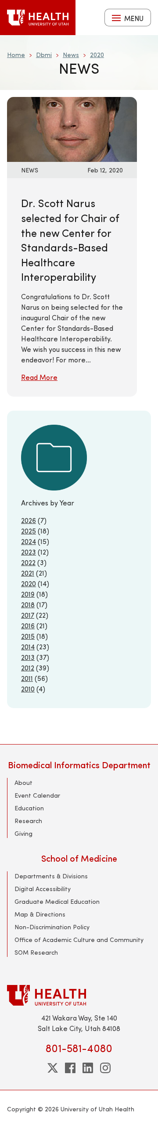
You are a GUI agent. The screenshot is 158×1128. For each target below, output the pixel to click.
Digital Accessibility (42, 888)
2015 (28, 636)
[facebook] (70, 1068)
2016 (28, 625)
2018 (28, 604)
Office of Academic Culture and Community (79, 939)
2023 (28, 551)
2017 (27, 615)
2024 (28, 541)
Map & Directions (39, 914)
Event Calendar (37, 795)
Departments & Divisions (51, 876)
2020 (97, 54)
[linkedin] (88, 1068)
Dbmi (44, 54)
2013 (28, 657)
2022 (28, 562)
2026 (28, 520)
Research (28, 820)
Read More (39, 377)
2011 (27, 678)
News (71, 54)
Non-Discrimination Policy (52, 927)
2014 (28, 646)
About (23, 782)
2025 (28, 530)
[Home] (37, 17)
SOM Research (36, 952)
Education (29, 808)
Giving (23, 833)
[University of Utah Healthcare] (79, 995)
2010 (28, 688)
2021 (27, 572)
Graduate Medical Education (57, 901)
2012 (27, 667)
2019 (28, 593)
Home (16, 54)
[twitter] (52, 1068)
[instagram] (105, 1068)
